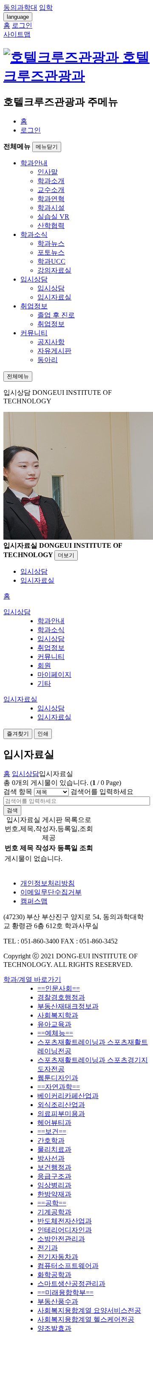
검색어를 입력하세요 (102, 791)
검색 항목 (17, 791)
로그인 (30, 130)
